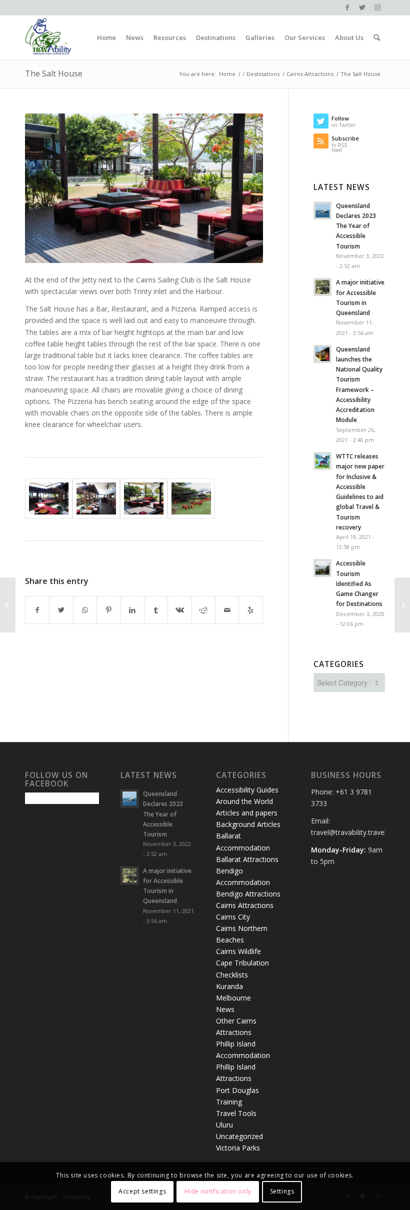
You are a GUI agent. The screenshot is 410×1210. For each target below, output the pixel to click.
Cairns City (233, 917)
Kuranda (229, 986)
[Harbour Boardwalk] (402, 605)
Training (229, 1101)
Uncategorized (239, 1136)
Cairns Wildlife (238, 951)
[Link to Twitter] (362, 7)
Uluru (224, 1125)
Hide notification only (218, 1191)
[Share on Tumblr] (156, 610)
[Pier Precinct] (48, 498)
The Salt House (53, 73)
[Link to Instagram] (377, 7)
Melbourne (233, 997)
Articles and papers (247, 813)
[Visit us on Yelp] (250, 610)
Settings (282, 1191)
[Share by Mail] (227, 610)
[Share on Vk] (179, 610)
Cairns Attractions (245, 905)
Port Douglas (237, 1090)
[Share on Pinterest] (108, 610)
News (225, 1009)
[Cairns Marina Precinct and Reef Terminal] (191, 498)
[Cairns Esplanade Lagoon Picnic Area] (8, 605)
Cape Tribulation (242, 963)
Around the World (244, 801)
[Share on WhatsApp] (85, 610)
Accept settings (142, 1191)
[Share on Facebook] (37, 610)
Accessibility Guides (247, 789)
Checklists (232, 975)
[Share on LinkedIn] (132, 610)
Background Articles (248, 824)
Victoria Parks (238, 1147)
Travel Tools (236, 1113)
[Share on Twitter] (61, 610)
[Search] (376, 38)
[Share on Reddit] (203, 610)
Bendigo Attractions (248, 893)
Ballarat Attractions (247, 859)
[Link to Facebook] (347, 7)
